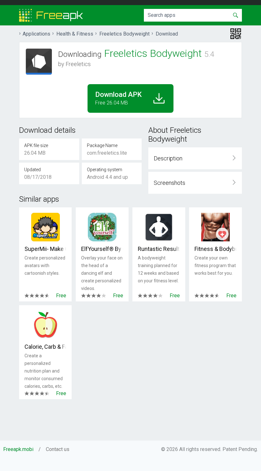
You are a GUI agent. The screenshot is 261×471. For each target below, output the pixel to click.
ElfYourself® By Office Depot (102, 249)
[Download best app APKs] (51, 15)
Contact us (57, 449)
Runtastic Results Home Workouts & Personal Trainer (159, 249)
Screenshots (169, 182)
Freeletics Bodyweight (124, 34)
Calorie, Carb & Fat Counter (45, 346)
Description (168, 158)
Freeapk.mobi (18, 449)
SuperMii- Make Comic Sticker (45, 249)
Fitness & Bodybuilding (215, 249)
